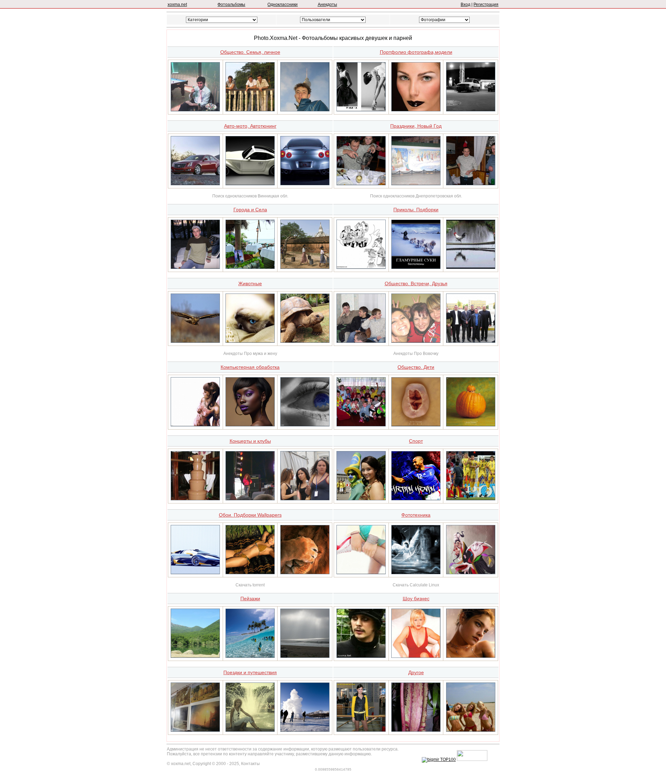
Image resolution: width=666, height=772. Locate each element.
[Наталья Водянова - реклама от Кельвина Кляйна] (470, 656)
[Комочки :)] (416, 425)
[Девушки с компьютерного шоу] (361, 730)
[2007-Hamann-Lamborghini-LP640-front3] (195, 572)
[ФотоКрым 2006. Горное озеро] (195, 656)
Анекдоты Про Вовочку (415, 353)
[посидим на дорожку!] (195, 267)
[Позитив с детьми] (470, 425)
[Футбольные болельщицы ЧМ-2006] (361, 499)
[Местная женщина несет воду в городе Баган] (305, 267)
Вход (465, 4)
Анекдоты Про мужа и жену (250, 353)
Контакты (250, 763)
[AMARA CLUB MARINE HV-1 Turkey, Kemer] (250, 267)
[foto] (195, 110)
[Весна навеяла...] (361, 572)
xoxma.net (177, 4)
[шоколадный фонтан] (195, 499)
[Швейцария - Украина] (470, 499)
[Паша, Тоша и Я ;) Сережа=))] (361, 341)
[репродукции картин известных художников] (195, 730)
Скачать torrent (250, 585)
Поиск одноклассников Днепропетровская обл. (416, 196)
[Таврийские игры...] (305, 499)
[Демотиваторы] (416, 267)
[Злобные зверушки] (470, 572)
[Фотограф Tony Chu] (416, 110)
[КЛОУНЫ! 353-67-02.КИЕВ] (361, 425)
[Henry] (416, 499)
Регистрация (485, 4)
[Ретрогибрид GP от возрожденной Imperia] (250, 183)
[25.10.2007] (250, 110)
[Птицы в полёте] (195, 341)
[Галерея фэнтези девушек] (416, 572)
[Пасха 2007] (416, 183)
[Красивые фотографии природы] (250, 656)
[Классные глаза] (305, 425)
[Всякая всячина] (361, 267)
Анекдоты (327, 4)
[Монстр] (416, 730)
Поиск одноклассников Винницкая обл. (250, 196)
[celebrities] (250, 572)
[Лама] (250, 499)
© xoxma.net (178, 763)
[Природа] (305, 656)
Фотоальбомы (231, 4)
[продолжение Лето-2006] (250, 730)
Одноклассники (282, 4)
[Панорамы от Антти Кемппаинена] (470, 110)
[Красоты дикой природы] (305, 341)
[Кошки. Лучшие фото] (250, 341)
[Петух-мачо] (470, 267)
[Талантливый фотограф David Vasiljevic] (361, 110)
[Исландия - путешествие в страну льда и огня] (305, 730)
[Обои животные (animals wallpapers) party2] (305, 572)
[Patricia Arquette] (416, 656)
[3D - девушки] (195, 425)
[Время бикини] (470, 730)
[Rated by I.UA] (472, 759)
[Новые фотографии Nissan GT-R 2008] (305, 183)
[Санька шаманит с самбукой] (361, 183)
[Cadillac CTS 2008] (195, 183)
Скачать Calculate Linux (416, 585)
